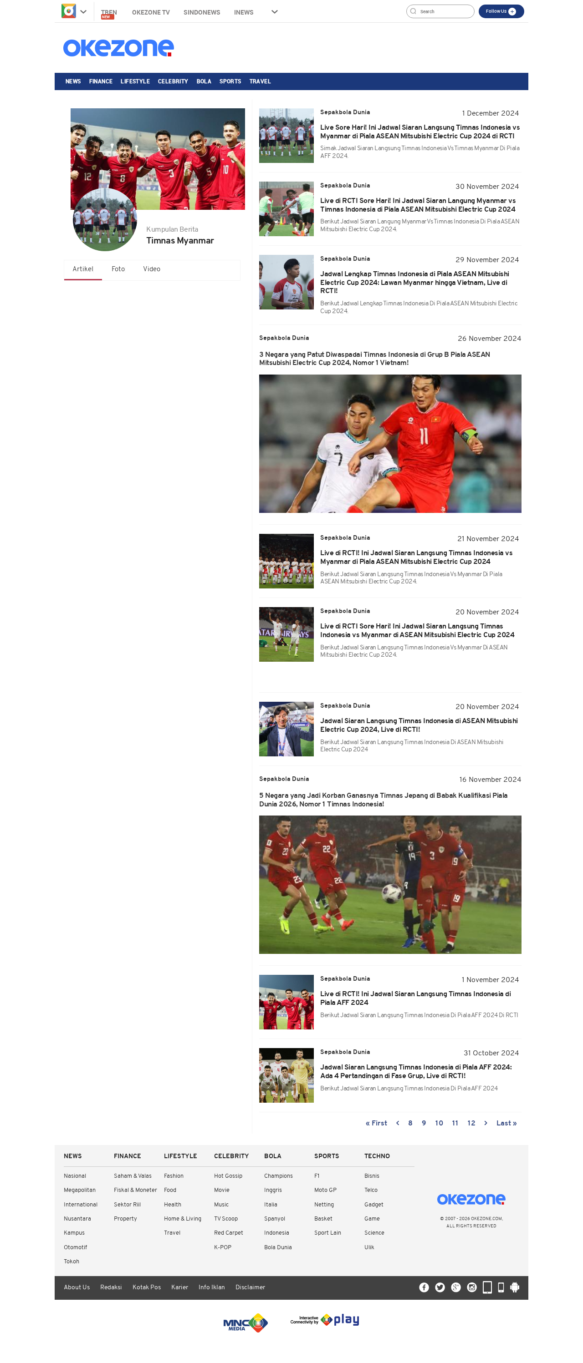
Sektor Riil (127, 1205)
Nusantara (77, 1219)
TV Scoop (226, 1219)
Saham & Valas (133, 1176)
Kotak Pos (147, 1287)
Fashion (174, 1176)
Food (170, 1190)
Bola (204, 81)
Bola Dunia (278, 1248)
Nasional (75, 1176)
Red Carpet (228, 1233)
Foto (118, 269)
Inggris (273, 1190)
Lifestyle (135, 81)
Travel (260, 81)
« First (376, 1123)
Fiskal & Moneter (135, 1190)
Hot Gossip (228, 1176)
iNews (244, 12)
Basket (323, 1219)
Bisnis (371, 1176)
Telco (371, 1190)
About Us (77, 1287)
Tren (109, 13)
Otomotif (75, 1248)
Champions (278, 1176)
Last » (506, 1123)
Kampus (74, 1233)
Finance (101, 81)
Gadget (374, 1205)
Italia (270, 1205)
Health (172, 1205)
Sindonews (202, 12)
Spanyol (274, 1219)
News (73, 81)
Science (374, 1233)
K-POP (222, 1248)
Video (151, 269)
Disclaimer (250, 1287)
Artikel (82, 269)
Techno (377, 1156)
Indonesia (276, 1233)
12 (472, 1123)
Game (372, 1219)
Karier (179, 1287)
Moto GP (325, 1190)
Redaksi (111, 1287)
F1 (316, 1176)
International (80, 1205)
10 (439, 1123)
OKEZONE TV (151, 12)
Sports (230, 81)
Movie (222, 1190)
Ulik (369, 1248)
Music (221, 1205)
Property (125, 1219)
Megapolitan (80, 1190)
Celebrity (173, 81)
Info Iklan (212, 1287)
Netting (324, 1205)
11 (455, 1123)
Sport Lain (327, 1233)
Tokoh (71, 1262)
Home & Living (182, 1219)
